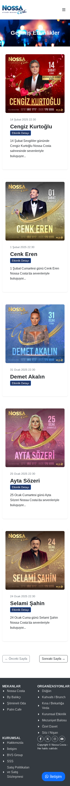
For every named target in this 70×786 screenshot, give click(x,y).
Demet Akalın (27, 376)
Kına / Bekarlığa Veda (53, 706)
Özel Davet (49, 726)
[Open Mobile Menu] (63, 9)
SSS (10, 761)
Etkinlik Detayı (20, 133)
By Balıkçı (14, 697)
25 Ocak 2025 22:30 (22, 473)
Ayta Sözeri (25, 481)
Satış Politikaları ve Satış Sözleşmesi (18, 772)
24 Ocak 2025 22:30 (22, 596)
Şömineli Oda (16, 703)
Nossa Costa (16, 691)
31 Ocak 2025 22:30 (22, 369)
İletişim (12, 748)
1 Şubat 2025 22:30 (22, 247)
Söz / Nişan (50, 732)
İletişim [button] (55, 776)
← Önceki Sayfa (16, 658)
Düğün (46, 691)
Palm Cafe (14, 709)
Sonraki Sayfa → (53, 658)
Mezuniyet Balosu (54, 720)
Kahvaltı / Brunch (54, 697)
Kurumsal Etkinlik (54, 714)
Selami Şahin (27, 603)
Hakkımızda (15, 742)
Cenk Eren (23, 254)
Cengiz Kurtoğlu (31, 126)
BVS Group (15, 755)
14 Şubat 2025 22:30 (23, 119)
